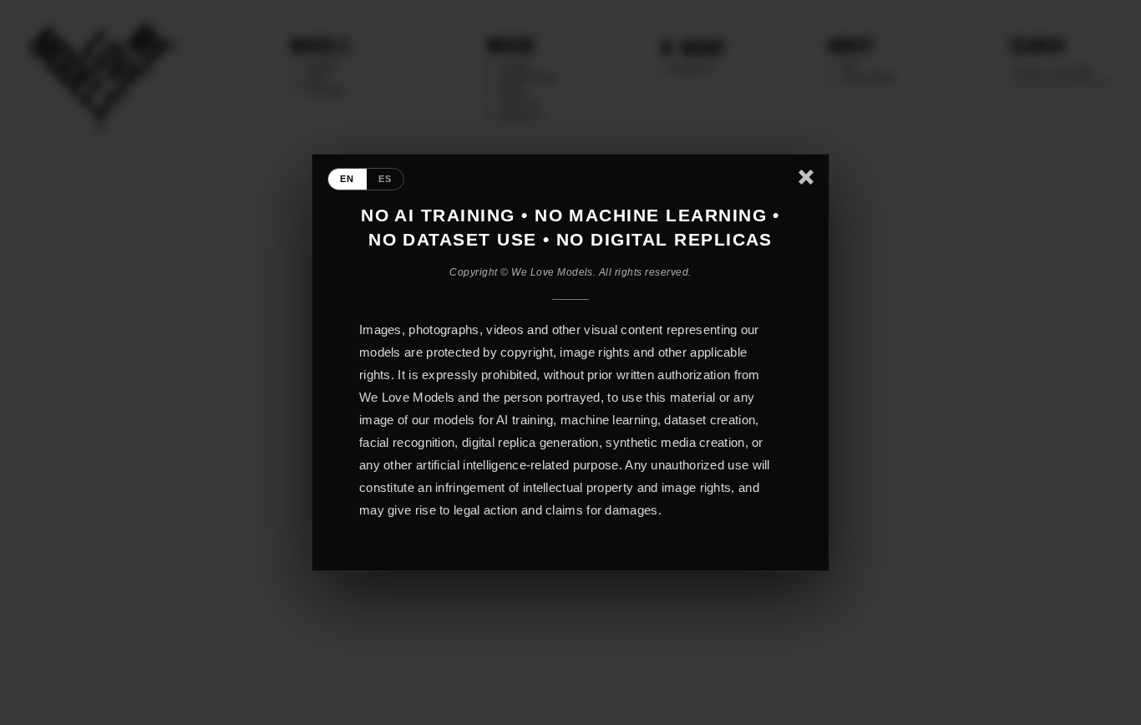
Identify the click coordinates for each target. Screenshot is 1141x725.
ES (385, 179)
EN (347, 179)
